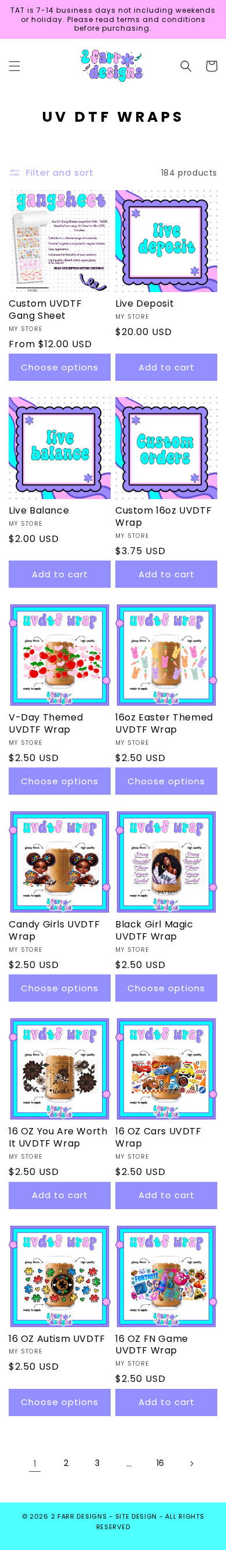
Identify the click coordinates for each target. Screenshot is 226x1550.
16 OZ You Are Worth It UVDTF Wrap (58, 1138)
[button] (14, 66)
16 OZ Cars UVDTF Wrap (158, 1138)
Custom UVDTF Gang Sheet (45, 310)
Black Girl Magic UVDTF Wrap (154, 931)
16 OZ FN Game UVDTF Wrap (151, 1345)
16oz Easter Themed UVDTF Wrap (164, 724)
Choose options (60, 367)
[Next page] (191, 1463)
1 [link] (35, 1463)
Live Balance (39, 511)
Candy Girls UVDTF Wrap (54, 931)
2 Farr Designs (80, 1516)
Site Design (136, 1516)
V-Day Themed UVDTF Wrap (46, 724)
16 (160, 1463)
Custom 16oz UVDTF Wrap (163, 517)
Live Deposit (144, 304)
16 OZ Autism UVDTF (57, 1339)
